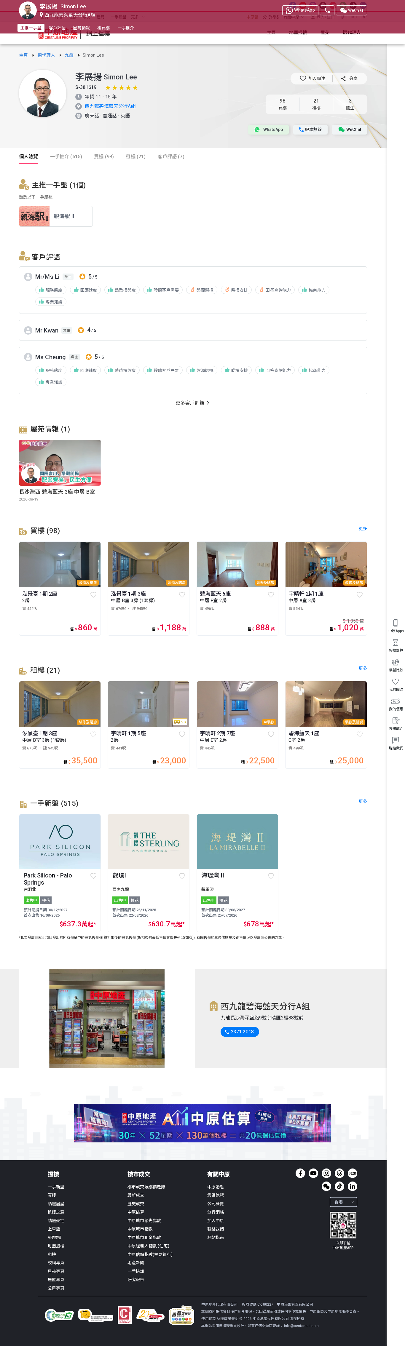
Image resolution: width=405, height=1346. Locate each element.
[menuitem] (396, 743)
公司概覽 (215, 1203)
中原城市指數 (140, 1229)
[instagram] (326, 1173)
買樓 (52, 1195)
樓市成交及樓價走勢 (146, 1186)
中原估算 (135, 1212)
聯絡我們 (215, 1229)
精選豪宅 (56, 1220)
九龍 (70, 55)
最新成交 (135, 1195)
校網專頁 (56, 1262)
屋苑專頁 (56, 1271)
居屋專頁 (56, 1279)
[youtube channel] (313, 1173)
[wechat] (326, 1186)
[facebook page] (300, 1173)
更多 (363, 801)
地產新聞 (135, 1262)
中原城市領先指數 (144, 1220)
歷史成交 (135, 1203)
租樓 (52, 1254)
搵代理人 (47, 55)
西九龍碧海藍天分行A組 (110, 106)
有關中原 (218, 1174)
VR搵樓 (55, 1237)
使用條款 (209, 1319)
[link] (24, 55)
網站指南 (215, 1237)
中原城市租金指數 (144, 1237)
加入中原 (215, 1220)
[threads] (339, 1173)
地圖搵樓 (56, 1245)
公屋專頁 (56, 1288)
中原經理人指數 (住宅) (148, 1245)
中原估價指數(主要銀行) (150, 1254)
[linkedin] (352, 1186)
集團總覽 (215, 1195)
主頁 (24, 55)
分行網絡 (215, 1212)
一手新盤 (56, 1186)
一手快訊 (135, 1271)
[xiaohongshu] (352, 1173)
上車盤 (54, 1229)
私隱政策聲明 (227, 1319)
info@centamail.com (301, 1326)
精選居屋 (56, 1203)
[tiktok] (339, 1186)
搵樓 (53, 1174)
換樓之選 (56, 1212)
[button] (312, 78)
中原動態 (215, 1186)
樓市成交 (138, 1174)
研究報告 (135, 1279)
